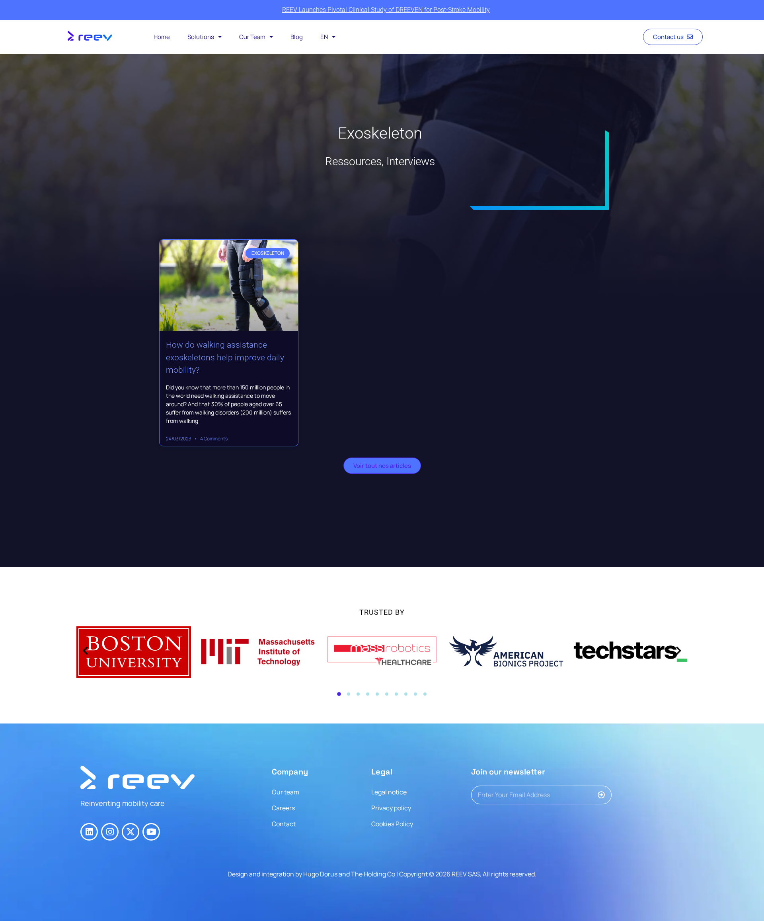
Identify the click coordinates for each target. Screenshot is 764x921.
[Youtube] (151, 832)
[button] (339, 694)
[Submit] (604, 795)
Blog (296, 37)
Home (162, 37)
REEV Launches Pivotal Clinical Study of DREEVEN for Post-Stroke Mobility (386, 10)
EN (324, 37)
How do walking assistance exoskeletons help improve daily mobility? (225, 357)
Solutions (200, 37)
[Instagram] (110, 832)
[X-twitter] (130, 832)
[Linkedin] (89, 832)
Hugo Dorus (321, 874)
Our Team (252, 37)
